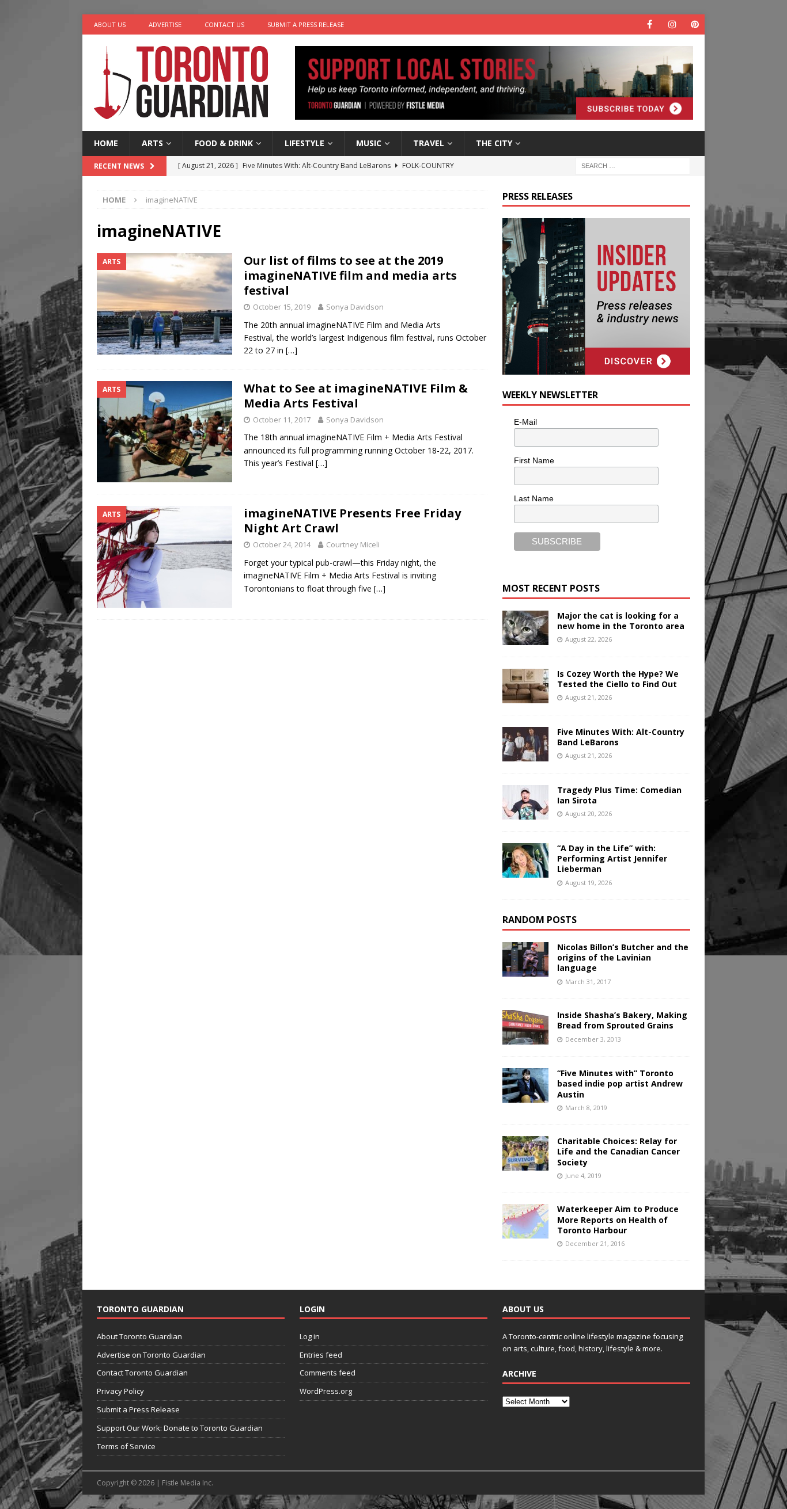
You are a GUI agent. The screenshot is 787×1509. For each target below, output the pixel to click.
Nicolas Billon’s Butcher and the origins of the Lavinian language (622, 957)
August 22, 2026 (588, 639)
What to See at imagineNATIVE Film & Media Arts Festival (356, 395)
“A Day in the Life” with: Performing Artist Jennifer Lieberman (612, 858)
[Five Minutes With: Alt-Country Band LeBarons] (525, 744)
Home (106, 143)
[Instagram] (672, 24)
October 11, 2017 (282, 419)
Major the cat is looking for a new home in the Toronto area (620, 620)
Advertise (165, 24)
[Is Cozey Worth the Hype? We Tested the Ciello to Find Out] (525, 686)
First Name (534, 460)
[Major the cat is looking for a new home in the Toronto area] (525, 628)
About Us (110, 24)
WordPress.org (326, 1391)
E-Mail (525, 421)
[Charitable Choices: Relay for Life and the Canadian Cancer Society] (525, 1153)
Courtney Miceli (353, 544)
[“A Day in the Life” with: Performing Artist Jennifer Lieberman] (525, 860)
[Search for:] (632, 164)
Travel (428, 143)
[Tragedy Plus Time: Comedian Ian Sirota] (525, 802)
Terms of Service (126, 1446)
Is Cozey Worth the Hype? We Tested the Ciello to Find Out (618, 678)
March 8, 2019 (586, 1107)
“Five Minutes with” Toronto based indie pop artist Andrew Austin (620, 1083)
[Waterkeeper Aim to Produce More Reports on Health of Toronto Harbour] (525, 1221)
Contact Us (224, 24)
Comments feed (327, 1372)
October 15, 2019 (282, 307)
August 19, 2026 (588, 882)
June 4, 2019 (583, 1175)
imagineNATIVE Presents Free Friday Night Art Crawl (352, 520)
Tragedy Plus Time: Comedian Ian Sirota (619, 795)
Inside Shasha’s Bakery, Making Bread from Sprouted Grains (622, 1020)
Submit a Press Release (305, 24)
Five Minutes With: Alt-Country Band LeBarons (620, 737)
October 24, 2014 (282, 544)
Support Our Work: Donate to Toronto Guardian (180, 1428)
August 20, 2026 (588, 813)
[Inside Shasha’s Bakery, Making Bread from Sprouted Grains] (525, 1027)
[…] (291, 350)
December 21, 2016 (595, 1243)
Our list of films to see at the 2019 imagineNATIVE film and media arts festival (350, 275)
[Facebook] (650, 24)
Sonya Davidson (355, 307)
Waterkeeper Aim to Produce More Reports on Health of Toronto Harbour (618, 1219)
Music (368, 143)
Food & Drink (224, 143)
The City (494, 143)
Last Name (534, 498)
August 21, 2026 (588, 697)
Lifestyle (304, 143)
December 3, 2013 (593, 1039)
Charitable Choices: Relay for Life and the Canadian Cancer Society (618, 1151)
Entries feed (321, 1355)
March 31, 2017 (588, 981)
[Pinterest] (694, 24)
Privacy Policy (120, 1391)
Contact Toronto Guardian (142, 1372)
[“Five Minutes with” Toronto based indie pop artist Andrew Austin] (525, 1085)
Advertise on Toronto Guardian (151, 1355)
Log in (310, 1336)
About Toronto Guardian (139, 1336)
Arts (152, 143)
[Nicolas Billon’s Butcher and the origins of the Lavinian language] (525, 959)
